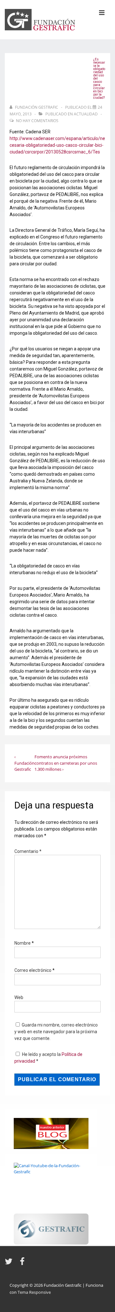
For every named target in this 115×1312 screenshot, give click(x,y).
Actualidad (86, 114)
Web (18, 997)
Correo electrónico (32, 970)
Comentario (28, 851)
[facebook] (23, 1263)
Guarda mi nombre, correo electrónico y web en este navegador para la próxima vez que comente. (56, 1031)
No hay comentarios (37, 120)
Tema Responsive (34, 1292)
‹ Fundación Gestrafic (24, 763)
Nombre (22, 943)
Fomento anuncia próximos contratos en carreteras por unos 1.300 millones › (65, 763)
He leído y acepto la (48, 1058)
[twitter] (10, 1263)
